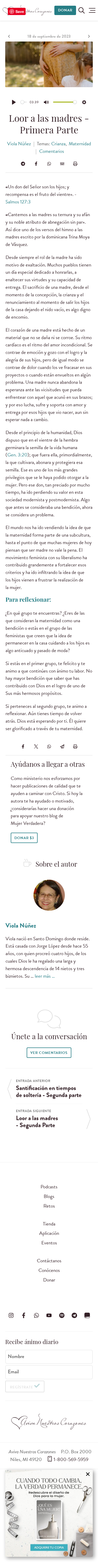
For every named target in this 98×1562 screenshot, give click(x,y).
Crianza (58, 143)
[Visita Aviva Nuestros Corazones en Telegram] (74, 1315)
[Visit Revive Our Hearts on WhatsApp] (36, 1315)
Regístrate (21, 1387)
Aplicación (49, 1233)
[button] (92, 10)
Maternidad (80, 143)
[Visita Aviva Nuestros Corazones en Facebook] (24, 1315)
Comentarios (51, 151)
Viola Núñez (19, 143)
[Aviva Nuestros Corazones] (27, 10)
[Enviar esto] (62, 163)
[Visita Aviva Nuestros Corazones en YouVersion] (87, 1315)
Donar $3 (24, 838)
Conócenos (49, 1270)
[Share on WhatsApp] (49, 163)
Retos (49, 1206)
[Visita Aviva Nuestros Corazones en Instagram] (11, 1315)
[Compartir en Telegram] (23, 163)
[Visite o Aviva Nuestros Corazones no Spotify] (61, 1315)
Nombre (16, 1356)
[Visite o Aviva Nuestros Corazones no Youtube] (49, 1315)
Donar (65, 10)
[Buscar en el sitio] (81, 10)
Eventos (49, 1242)
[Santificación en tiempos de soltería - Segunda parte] (9, 36)
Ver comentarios (49, 1053)
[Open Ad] (49, 1513)
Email (13, 1371)
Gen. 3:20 (17, 454)
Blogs (49, 1196)
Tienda (49, 1224)
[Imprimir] (75, 163)
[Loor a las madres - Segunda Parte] (88, 36)
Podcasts (49, 1186)
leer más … (45, 976)
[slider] (24, 102)
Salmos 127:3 (18, 201)
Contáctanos (49, 1260)
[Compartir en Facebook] (36, 163)
